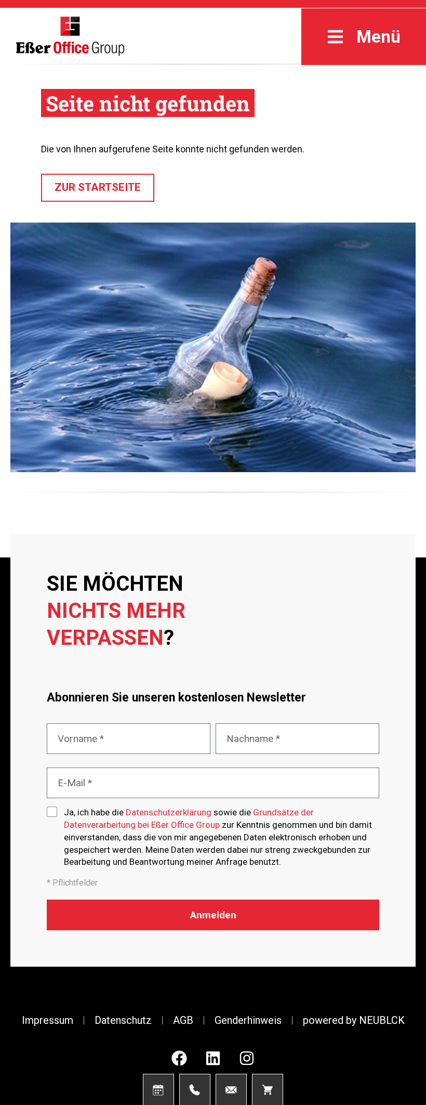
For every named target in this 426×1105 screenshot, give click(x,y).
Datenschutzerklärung (168, 812)
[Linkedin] (213, 1058)
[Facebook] (179, 1058)
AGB (183, 1020)
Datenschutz (123, 1020)
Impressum (47, 1020)
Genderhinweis (248, 1020)
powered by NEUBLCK (354, 1020)
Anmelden (213, 915)
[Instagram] (246, 1058)
